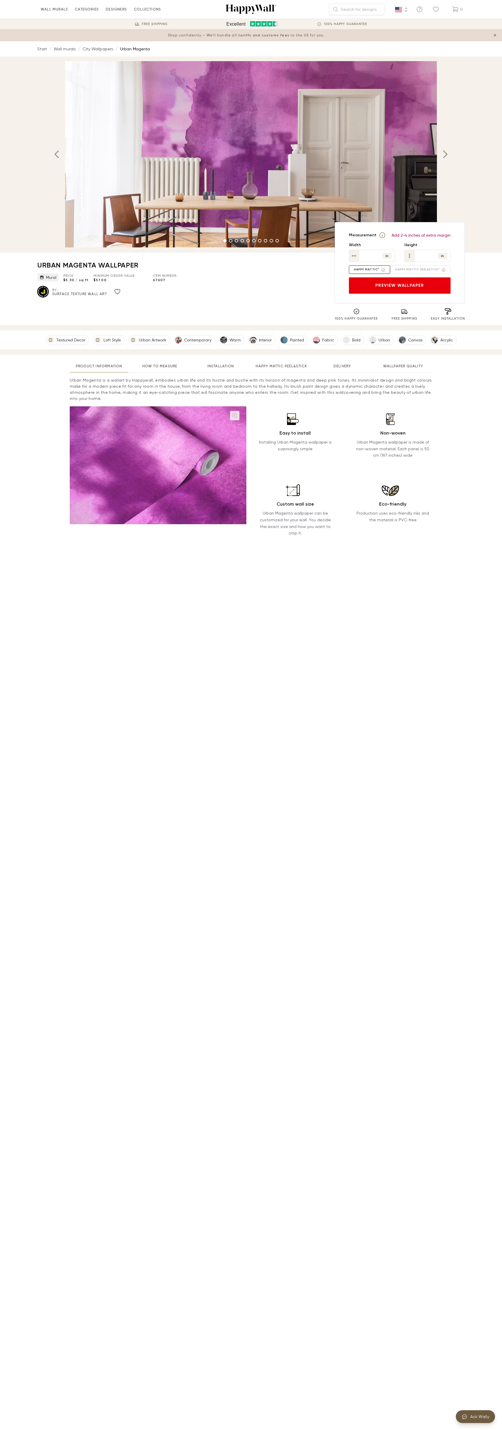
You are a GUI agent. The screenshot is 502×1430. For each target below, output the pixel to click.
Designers (116, 9)
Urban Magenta (135, 49)
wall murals (54, 9)
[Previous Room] (57, 154)
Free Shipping (155, 24)
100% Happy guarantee (345, 24)
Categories (87, 9)
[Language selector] (401, 10)
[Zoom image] (234, 415)
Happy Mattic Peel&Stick (281, 366)
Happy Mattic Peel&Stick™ (417, 269)
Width (355, 244)
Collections (147, 9)
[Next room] (445, 154)
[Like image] (117, 291)
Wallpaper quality (403, 366)
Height (410, 244)
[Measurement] (382, 235)
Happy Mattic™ (366, 269)
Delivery (342, 366)
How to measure (160, 366)
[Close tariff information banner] (495, 35)
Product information (99, 366)
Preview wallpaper (399, 285)
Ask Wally (479, 1416)
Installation (220, 366)
